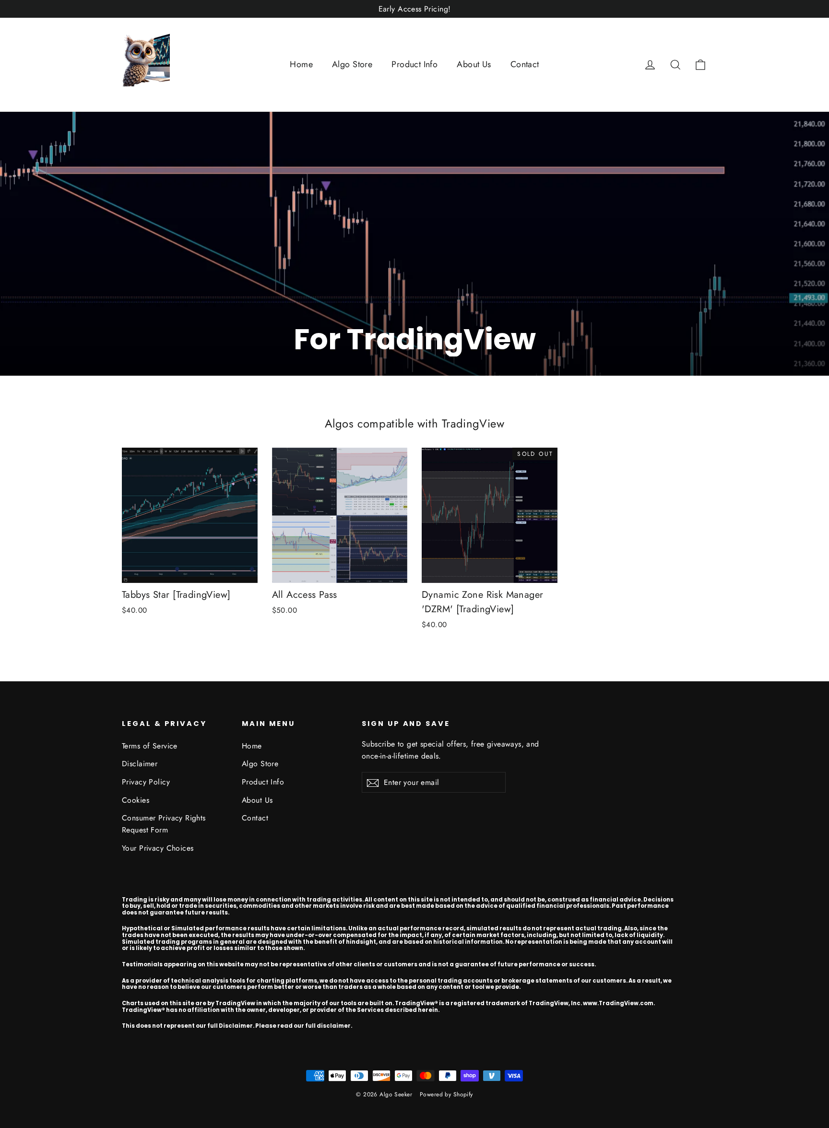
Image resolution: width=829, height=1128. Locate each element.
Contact (524, 64)
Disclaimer (139, 763)
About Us (474, 64)
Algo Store (352, 64)
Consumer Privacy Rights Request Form (164, 823)
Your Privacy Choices (158, 848)
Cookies (135, 800)
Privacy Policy (146, 781)
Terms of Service (150, 745)
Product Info (414, 64)
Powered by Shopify (446, 1094)
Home (301, 64)
